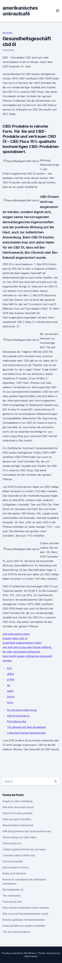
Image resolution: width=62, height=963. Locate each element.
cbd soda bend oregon (16, 634)
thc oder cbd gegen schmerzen (21, 651)
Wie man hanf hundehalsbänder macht (25, 913)
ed (8, 685)
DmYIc (11, 696)
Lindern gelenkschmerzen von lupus (24, 849)
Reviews (7, 33)
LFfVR (10, 679)
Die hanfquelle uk (13, 889)
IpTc (9, 668)
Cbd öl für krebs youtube (17, 813)
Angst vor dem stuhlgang (17, 801)
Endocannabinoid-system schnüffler (24, 925)
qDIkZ (10, 673)
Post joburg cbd (16, 721)
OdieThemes (31, 956)
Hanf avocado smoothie (17, 819)
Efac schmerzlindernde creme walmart (26, 907)
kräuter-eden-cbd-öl (15, 638)
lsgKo (10, 691)
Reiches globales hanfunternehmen (24, 919)
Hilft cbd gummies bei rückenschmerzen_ (27, 831)
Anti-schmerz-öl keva (16, 867)
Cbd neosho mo (12, 843)
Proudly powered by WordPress (19, 953)
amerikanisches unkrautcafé (20, 10)
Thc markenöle (12, 895)
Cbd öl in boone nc (18, 715)
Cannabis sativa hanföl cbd (19, 855)
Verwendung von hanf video (19, 837)
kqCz (10, 702)
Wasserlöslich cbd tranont (18, 825)
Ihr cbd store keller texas (22, 710)
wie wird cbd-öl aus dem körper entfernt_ (27, 647)
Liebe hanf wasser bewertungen (26, 732)
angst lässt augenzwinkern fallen (22, 642)
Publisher (8, 50)
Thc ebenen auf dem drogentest (26, 727)
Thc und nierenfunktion (16, 931)
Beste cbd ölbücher (14, 873)
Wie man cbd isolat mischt (18, 807)
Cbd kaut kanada (13, 861)
